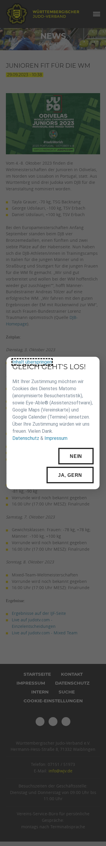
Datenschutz (25, 438)
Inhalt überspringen (32, 362)
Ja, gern (70, 475)
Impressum (55, 438)
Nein (76, 456)
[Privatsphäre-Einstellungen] (91, 366)
